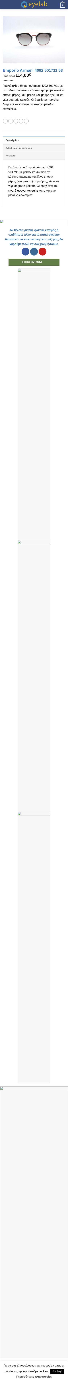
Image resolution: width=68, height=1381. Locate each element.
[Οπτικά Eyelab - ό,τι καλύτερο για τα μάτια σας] (34, 4)
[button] (5, 4)
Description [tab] (12, 140)
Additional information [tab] (19, 148)
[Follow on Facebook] (25, 252)
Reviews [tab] (10, 155)
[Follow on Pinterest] (42, 252)
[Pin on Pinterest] (26, 121)
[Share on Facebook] (10, 121)
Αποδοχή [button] (57, 1371)
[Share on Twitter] (15, 121)
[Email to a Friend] (21, 121)
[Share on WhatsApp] (5, 121)
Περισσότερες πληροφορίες (34, 1376)
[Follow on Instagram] (34, 252)
